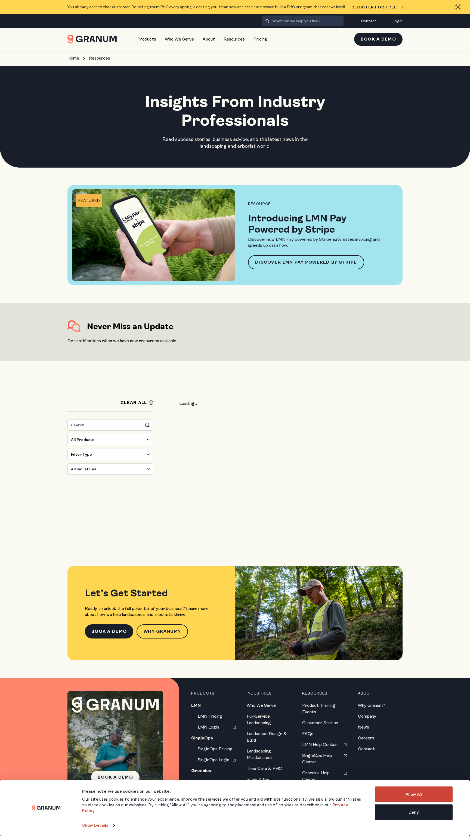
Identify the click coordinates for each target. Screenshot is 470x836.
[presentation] (267, 21)
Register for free (374, 7)
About (209, 39)
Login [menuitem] (398, 21)
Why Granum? (162, 631)
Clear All (133, 402)
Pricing (260, 39)
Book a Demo (378, 39)
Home (73, 58)
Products (146, 39)
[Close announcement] (458, 7)
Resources (234, 39)
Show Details (95, 825)
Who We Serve (179, 39)
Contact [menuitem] (368, 21)
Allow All (414, 794)
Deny (414, 812)
